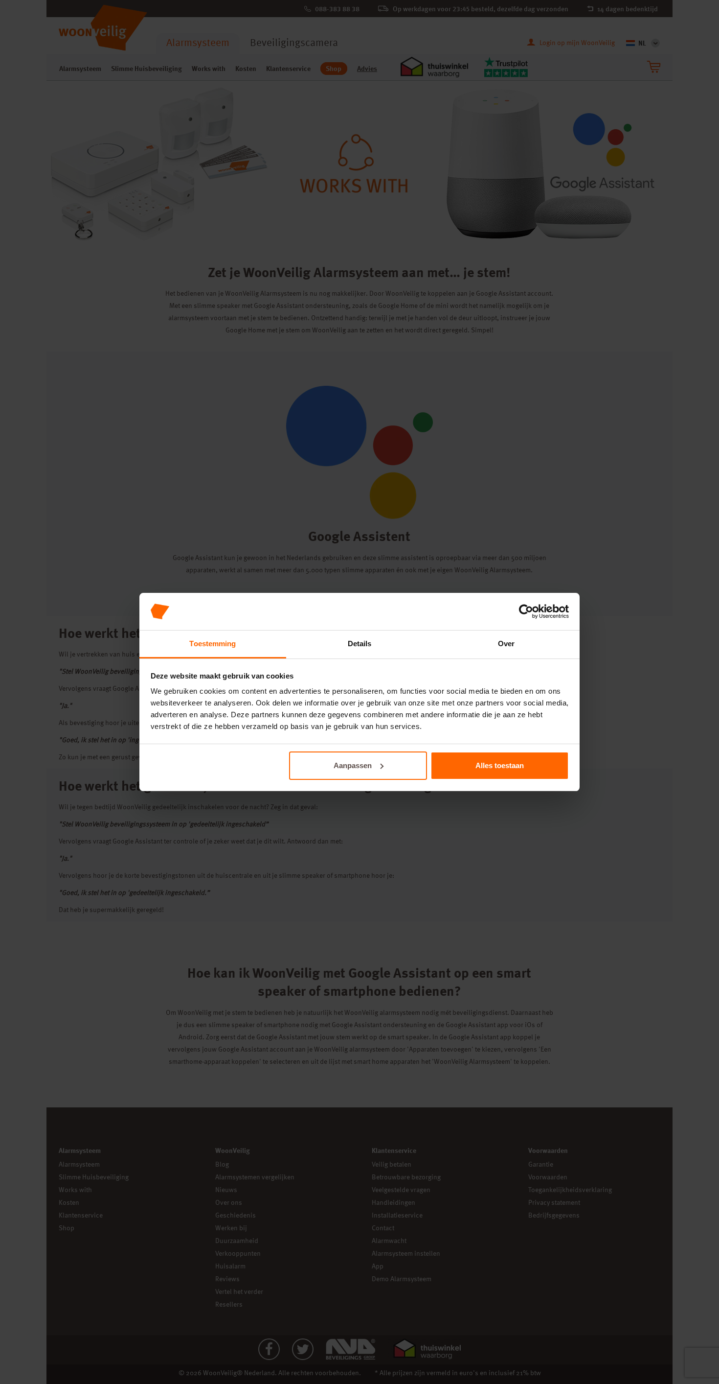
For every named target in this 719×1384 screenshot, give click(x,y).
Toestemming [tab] (212, 643)
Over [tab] (506, 643)
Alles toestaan (499, 765)
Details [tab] (360, 643)
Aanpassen (353, 765)
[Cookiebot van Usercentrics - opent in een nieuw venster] (526, 611)
